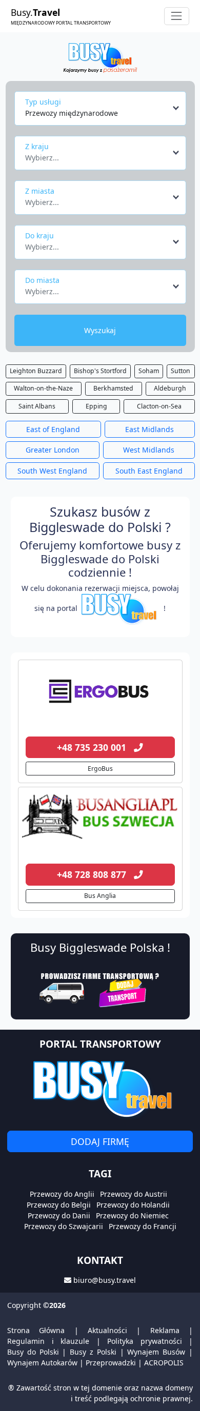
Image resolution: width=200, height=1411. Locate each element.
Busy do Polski (33, 1352)
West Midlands (148, 450)
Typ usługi (43, 102)
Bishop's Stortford (100, 370)
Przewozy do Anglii (62, 1194)
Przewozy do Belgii (59, 1205)
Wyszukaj (100, 330)
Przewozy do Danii (59, 1215)
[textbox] (97, 155)
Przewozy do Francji (142, 1226)
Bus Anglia (100, 895)
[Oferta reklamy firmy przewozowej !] (100, 989)
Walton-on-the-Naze (43, 388)
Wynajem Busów (156, 1352)
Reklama (164, 1330)
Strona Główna (36, 1330)
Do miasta (42, 280)
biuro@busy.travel (104, 1280)
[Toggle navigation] (176, 16)
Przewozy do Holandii (133, 1205)
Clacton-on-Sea (159, 406)
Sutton (180, 370)
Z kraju (37, 146)
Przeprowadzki (111, 1362)
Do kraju (39, 235)
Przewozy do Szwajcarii (63, 1226)
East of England (53, 429)
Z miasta (39, 191)
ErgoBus (100, 768)
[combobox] (103, 108)
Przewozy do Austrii (133, 1194)
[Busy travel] (100, 1088)
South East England (149, 471)
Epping (96, 406)
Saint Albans (36, 406)
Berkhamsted (113, 388)
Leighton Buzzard (36, 370)
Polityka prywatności (144, 1341)
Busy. (61, 16)
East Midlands (149, 429)
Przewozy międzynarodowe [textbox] (71, 113)
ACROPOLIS (164, 1362)
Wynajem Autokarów (42, 1362)
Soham (148, 370)
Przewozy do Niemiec (132, 1215)
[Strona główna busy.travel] (100, 57)
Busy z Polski (93, 1352)
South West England (52, 471)
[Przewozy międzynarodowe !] (120, 608)
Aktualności (107, 1330)
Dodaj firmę (100, 1141)
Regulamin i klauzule (48, 1341)
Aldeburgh (170, 388)
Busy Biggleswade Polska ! (100, 947)
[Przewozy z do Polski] (100, 689)
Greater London (52, 450)
